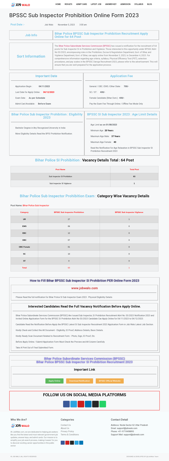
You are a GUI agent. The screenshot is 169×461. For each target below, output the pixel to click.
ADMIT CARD (81, 4)
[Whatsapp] (102, 404)
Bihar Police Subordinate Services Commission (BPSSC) (85, 46)
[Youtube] (81, 404)
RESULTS (68, 4)
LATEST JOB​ (96, 4)
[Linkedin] (88, 404)
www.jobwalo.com (84, 288)
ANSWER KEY (110, 4)
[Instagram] (95, 404)
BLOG (149, 4)
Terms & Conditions (70, 434)
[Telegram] (73, 404)
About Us (65, 428)
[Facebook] (66, 404)
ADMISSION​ (125, 4)
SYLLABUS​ (138, 4)
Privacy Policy (67, 431)
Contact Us (66, 425)
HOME (58, 4)
